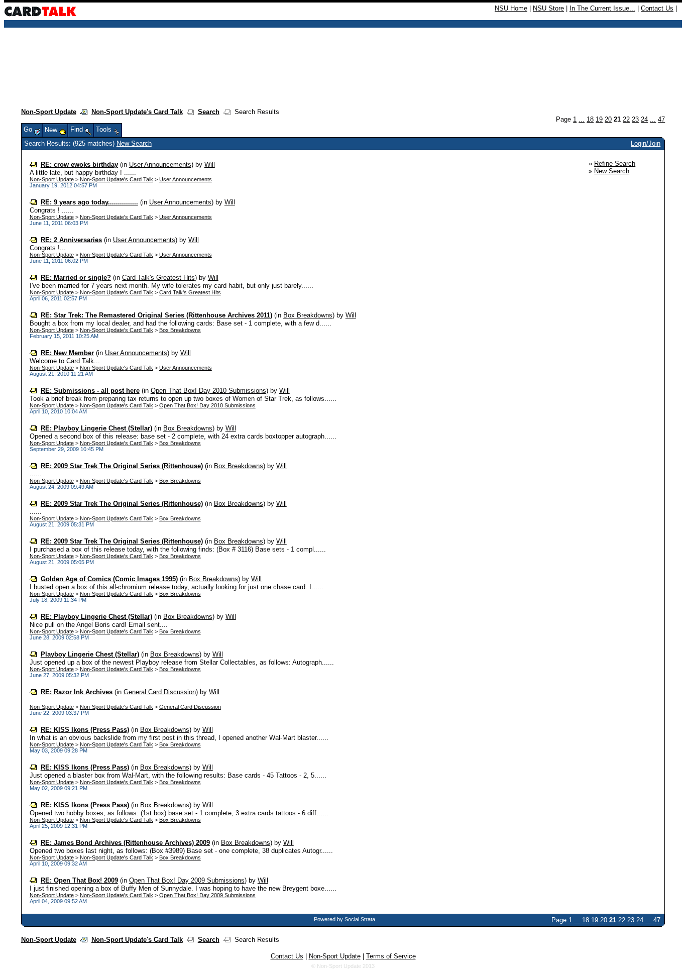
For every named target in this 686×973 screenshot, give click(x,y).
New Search (134, 143)
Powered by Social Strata (344, 919)
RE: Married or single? (76, 277)
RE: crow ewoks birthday (79, 164)
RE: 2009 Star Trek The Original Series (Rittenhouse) (122, 466)
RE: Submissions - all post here (90, 390)
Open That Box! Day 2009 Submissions (187, 880)
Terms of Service (391, 956)
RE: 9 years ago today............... (89, 202)
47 (661, 119)
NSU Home (511, 8)
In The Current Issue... (602, 8)
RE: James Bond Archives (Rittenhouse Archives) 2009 (125, 842)
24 (644, 119)
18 (590, 119)
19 (599, 119)
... (582, 119)
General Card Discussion (160, 692)
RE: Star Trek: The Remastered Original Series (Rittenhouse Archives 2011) (156, 315)
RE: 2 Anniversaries (71, 240)
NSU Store (548, 8)
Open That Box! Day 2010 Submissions (208, 390)
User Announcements (160, 164)
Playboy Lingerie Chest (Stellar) (90, 654)
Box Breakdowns (307, 315)
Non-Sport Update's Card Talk (137, 112)
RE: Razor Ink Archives (76, 692)
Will (209, 164)
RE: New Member (67, 353)
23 (635, 119)
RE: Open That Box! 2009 (79, 880)
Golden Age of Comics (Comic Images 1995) (109, 579)
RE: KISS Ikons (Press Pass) (85, 729)
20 (608, 119)
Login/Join (645, 143)
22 (626, 119)
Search (208, 112)
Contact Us (657, 8)
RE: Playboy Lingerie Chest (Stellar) (96, 428)
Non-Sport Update (48, 112)
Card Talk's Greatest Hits (158, 277)
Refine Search (614, 163)
